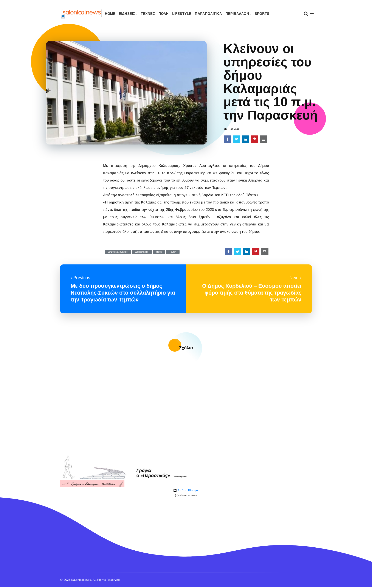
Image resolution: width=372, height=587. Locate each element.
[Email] (263, 139)
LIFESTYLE (182, 14)
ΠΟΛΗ (163, 14)
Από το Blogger (188, 490)
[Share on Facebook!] (227, 139)
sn (225, 128)
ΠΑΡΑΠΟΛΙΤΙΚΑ (208, 14)
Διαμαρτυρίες (141, 251)
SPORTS (262, 14)
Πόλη (159, 251)
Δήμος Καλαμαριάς (117, 251)
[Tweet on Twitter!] (236, 139)
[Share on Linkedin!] (245, 139)
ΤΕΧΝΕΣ (148, 14)
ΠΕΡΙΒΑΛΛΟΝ (237, 14)
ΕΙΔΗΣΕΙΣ (127, 14)
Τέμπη (172, 251)
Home (110, 14)
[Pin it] (254, 139)
